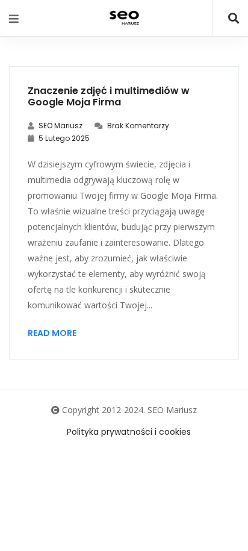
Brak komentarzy (137, 125)
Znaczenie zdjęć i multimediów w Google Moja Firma (109, 96)
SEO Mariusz (59, 125)
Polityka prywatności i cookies (129, 432)
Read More (52, 333)
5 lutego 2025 (63, 138)
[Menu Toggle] (14, 18)
